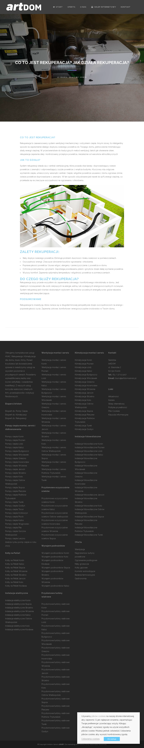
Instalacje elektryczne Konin (18, 600)
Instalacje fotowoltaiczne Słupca (89, 517)
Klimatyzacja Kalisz (83, 371)
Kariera (111, 400)
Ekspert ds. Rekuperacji (15, 418)
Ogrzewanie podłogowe (86, 560)
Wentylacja (80, 549)
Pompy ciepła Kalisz (14, 447)
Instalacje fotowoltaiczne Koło (88, 506)
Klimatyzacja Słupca (84, 411)
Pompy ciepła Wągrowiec (17, 524)
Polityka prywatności (117, 407)
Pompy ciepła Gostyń (15, 506)
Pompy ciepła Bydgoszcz (17, 451)
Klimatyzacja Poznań (84, 364)
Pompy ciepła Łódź (14, 444)
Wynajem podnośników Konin (55, 553)
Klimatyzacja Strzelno (84, 396)
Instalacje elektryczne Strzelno (19, 608)
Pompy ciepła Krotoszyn (16, 513)
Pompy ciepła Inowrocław (17, 462)
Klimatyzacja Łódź (83, 367)
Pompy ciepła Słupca (15, 487)
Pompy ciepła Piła (13, 527)
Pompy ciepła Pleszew (15, 491)
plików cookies (98, 716)
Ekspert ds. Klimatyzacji (16, 415)
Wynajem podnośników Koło (54, 557)
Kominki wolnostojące (85, 571)
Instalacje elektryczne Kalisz (18, 615)
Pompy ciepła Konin (14, 436)
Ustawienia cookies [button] (90, 739)
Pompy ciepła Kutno (14, 520)
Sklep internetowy (116, 404)
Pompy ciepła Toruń (14, 509)
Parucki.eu (102, 744)
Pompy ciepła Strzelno (15, 473)
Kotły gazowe (81, 567)
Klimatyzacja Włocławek (86, 378)
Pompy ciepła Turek (14, 502)
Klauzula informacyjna (118, 415)
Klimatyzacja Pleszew (84, 415)
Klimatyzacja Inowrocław (86, 385)
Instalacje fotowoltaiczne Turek (89, 535)
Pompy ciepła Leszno (15, 538)
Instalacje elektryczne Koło (17, 626)
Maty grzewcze (82, 564)
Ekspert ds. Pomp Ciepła (16, 411)
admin (83, 77)
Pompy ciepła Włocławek (17, 455)
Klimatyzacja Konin (83, 360)
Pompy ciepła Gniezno (15, 458)
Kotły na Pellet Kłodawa (16, 586)
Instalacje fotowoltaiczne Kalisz (89, 455)
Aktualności (72, 55)
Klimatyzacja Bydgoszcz (86, 375)
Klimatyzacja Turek (83, 425)
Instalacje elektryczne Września (19, 611)
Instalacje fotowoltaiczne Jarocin (89, 495)
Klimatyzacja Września (85, 389)
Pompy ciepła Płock (14, 517)
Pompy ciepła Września (16, 466)
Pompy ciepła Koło (14, 476)
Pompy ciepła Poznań (15, 440)
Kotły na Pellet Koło (14, 582)
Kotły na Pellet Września (16, 571)
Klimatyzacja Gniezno (84, 382)
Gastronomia (80, 578)
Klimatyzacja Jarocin (84, 393)
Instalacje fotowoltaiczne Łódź (88, 451)
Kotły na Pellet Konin (14, 560)
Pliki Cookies (114, 411)
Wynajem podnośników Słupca (55, 567)
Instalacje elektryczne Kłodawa (19, 629)
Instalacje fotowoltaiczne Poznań (89, 447)
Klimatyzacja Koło (83, 400)
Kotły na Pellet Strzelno (15, 575)
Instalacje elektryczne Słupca (18, 604)
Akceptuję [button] (111, 739)
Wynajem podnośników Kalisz (55, 586)
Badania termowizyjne (85, 575)
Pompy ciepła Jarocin (15, 469)
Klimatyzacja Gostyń (84, 429)
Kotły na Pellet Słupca (15, 567)
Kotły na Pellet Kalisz (14, 564)
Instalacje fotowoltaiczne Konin (89, 444)
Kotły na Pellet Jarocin (15, 578)
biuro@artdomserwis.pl (125, 378)
